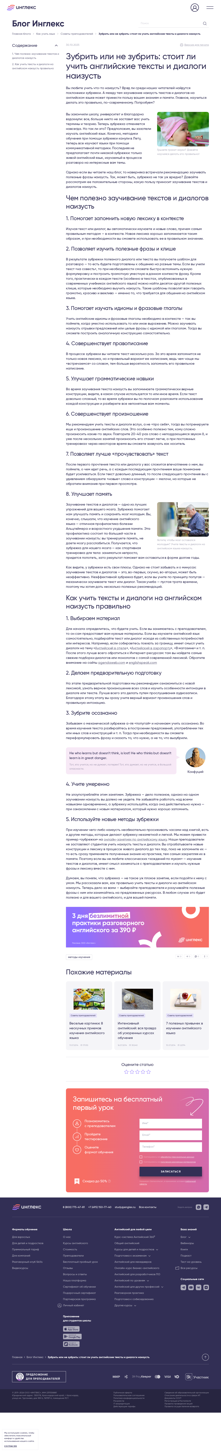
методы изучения (79, 957)
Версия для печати (196, 45)
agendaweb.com (111, 662)
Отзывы (68, 1268)
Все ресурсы (189, 1268)
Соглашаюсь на (169, 1157)
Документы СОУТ (173, 1398)
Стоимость (70, 1249)
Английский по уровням (129, 1280)
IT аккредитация (121, 1404)
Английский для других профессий (136, 1286)
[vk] (198, 1287)
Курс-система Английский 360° (134, 1237)
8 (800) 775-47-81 (74, 1207)
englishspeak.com (143, 662)
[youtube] (191, 1287)
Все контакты (147, 1207)
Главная (17, 1357)
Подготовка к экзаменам (130, 1255)
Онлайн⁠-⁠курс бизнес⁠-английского (136, 1268)
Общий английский (126, 1243)
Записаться (171, 1171)
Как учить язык (45, 33)
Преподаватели (73, 1255)
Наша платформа (74, 1280)
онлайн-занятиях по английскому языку (135, 839)
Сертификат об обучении (79, 1286)
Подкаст (186, 1255)
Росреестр (118, 1401)
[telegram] (183, 1287)
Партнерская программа (79, 1299)
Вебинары (187, 1243)
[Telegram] (206, 1207)
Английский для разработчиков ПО (137, 1274)
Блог (183, 1237)
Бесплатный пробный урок (80, 1262)
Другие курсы (123, 1305)
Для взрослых (21, 1237)
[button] (210, 7)
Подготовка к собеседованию (134, 1299)
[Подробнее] (137, 927)
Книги (184, 1249)
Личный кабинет (73, 1305)
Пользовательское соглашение (129, 1395)
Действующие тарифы (124, 1406)
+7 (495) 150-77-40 (99, 1207)
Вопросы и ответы (75, 1274)
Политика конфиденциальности (129, 1398)
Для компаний (21, 1255)
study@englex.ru (125, 1207)
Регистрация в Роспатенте (178, 1401)
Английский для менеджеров (132, 1262)
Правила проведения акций (179, 1404)
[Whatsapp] (198, 1207)
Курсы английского (75, 1243)
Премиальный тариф (25, 1249)
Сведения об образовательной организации (187, 1393)
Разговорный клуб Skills (27, 1262)
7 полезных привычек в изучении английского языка (184, 1028)
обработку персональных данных (177, 1157)
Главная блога (21, 33)
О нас (67, 1237)
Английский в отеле (110, 648)
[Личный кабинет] (195, 8)
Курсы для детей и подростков (134, 1249)
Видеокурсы (20, 1268)
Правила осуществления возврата (182, 1406)
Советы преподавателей (77, 33)
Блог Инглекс (35, 1357)
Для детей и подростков (27, 1243)
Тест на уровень (191, 1262)
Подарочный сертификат (79, 1293)
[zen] (206, 1287)
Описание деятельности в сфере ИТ (182, 1395)
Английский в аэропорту (151, 648)
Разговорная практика (129, 1293)
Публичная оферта (122, 1393)
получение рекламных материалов (178, 1162)
